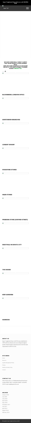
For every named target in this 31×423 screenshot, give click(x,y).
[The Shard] (15, 248)
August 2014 (5, 410)
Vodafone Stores (9, 170)
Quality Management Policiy (8, 362)
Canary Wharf (8, 145)
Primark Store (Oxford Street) (15, 220)
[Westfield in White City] (15, 223)
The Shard (6, 270)
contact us (17, 68)
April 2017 (4, 408)
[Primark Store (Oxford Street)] (15, 198)
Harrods (6, 320)
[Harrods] (15, 298)
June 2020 (4, 398)
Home (3, 358)
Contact (4, 369)
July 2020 (4, 396)
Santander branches (11, 120)
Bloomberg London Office (13, 95)
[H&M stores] (15, 173)
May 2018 (4, 402)
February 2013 (5, 412)
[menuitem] (27, 8)
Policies (3, 365)
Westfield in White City (12, 245)
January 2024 (5, 394)
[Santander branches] (15, 98)
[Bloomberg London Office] (15, 73)
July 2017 (4, 406)
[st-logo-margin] (12, 8)
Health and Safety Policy (7, 367)
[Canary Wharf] (15, 123)
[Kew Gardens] (15, 273)
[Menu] (27, 8)
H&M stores (7, 195)
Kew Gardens (7, 295)
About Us (4, 360)
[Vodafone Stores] (15, 148)
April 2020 (4, 400)
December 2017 (6, 404)
